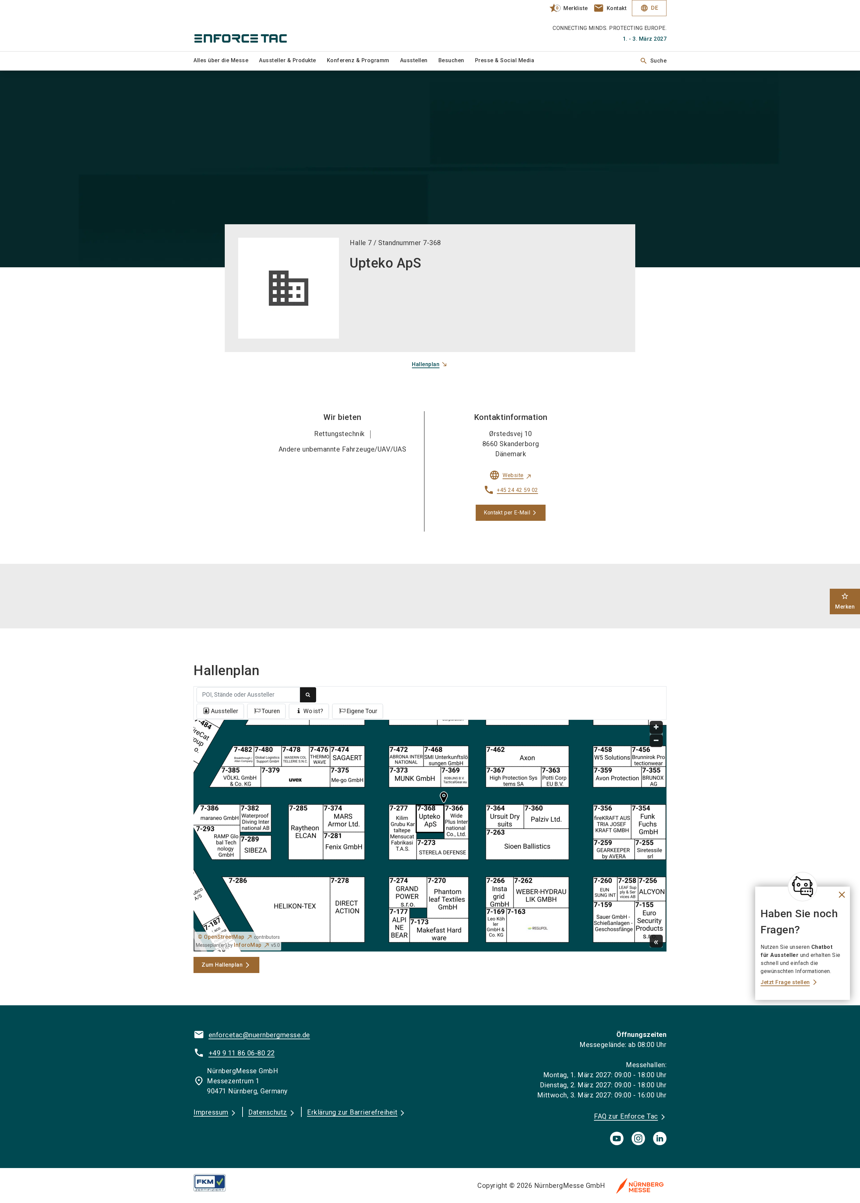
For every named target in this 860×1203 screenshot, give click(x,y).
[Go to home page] (249, 25)
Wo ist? (313, 711)
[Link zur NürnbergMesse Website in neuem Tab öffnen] (639, 1185)
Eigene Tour (362, 711)
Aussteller (224, 711)
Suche (653, 61)
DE (649, 8)
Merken (845, 601)
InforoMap (248, 945)
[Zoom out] (656, 740)
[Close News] (802, 886)
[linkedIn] (659, 1138)
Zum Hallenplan (222, 965)
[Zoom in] (656, 727)
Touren (271, 711)
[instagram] (638, 1138)
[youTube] (617, 1138)
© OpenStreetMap (221, 937)
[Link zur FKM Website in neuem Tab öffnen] (215, 1183)
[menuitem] (226, 61)
